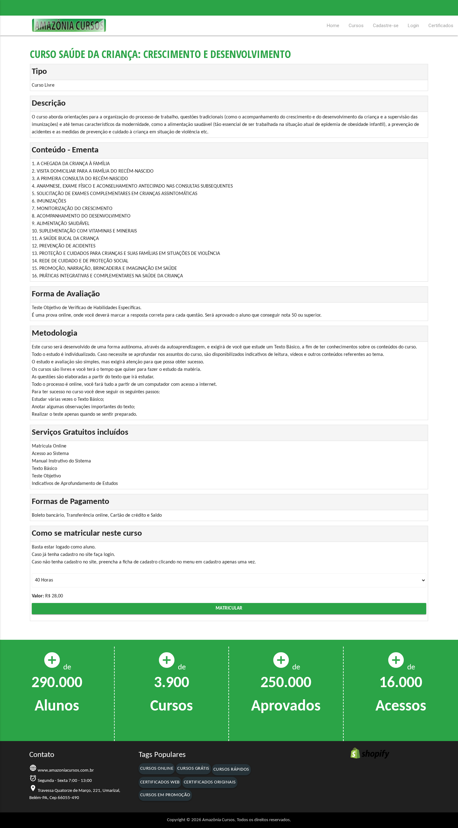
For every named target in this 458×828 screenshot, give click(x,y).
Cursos (356, 25)
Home (333, 25)
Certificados (440, 25)
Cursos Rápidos (231, 769)
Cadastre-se (385, 25)
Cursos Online (157, 768)
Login (413, 25)
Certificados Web (160, 782)
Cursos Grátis (193, 768)
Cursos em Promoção (165, 795)
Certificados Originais (210, 782)
